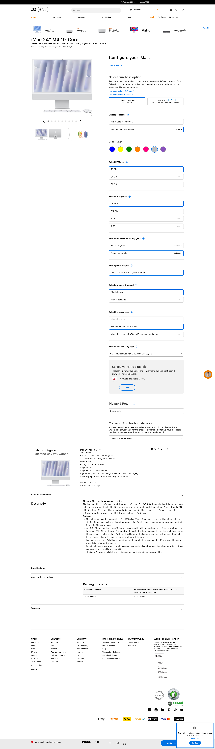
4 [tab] (58, 121)
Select (127, 387)
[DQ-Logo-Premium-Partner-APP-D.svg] (39, 9)
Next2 (181, 2)
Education (173, 17)
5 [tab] (62, 121)
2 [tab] (52, 121)
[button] (165, 9)
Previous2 (33, 2)
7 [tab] (69, 121)
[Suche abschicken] (74, 10)
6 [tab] (65, 121)
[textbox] (146, 354)
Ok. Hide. (195, 743)
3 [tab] (55, 121)
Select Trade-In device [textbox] (121, 438)
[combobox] (146, 354)
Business (162, 17)
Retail (152, 17)
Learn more (195, 738)
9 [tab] (76, 121)
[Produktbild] (90, 114)
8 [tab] (72, 121)
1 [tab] (48, 121)
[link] (182, 10)
